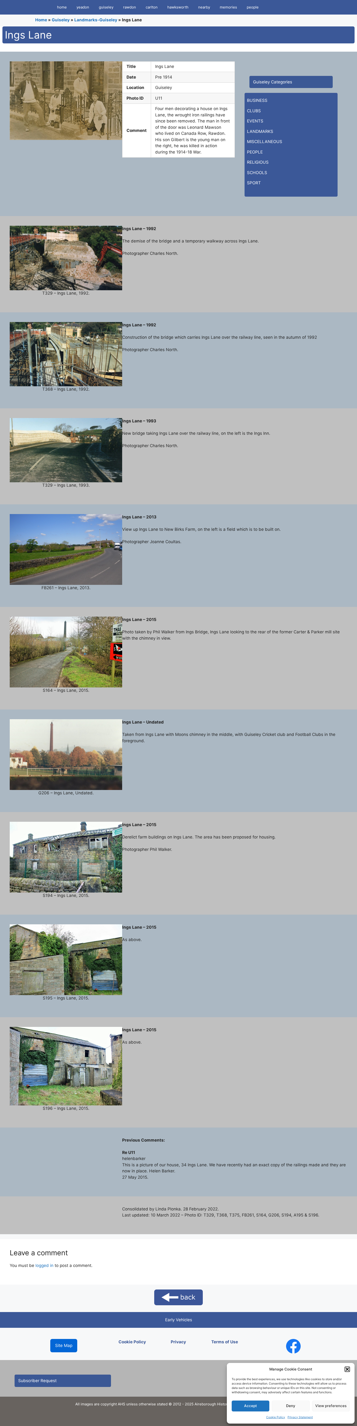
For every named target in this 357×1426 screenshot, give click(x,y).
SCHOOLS (257, 172)
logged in (44, 1265)
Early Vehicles (178, 1319)
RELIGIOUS (258, 162)
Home (41, 19)
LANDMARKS (260, 131)
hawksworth (177, 7)
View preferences (331, 1405)
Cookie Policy (275, 1417)
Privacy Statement (300, 1417)
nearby (204, 7)
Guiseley (61, 19)
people (253, 7)
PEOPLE (255, 152)
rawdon (129, 7)
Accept (250, 1405)
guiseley (106, 7)
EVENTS (255, 121)
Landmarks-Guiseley (95, 19)
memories (228, 7)
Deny (290, 1405)
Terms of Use (224, 1341)
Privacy (178, 1341)
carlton (152, 7)
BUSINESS (257, 100)
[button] (347, 1369)
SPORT (254, 182)
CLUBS (254, 110)
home (62, 7)
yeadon (82, 7)
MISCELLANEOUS (264, 141)
